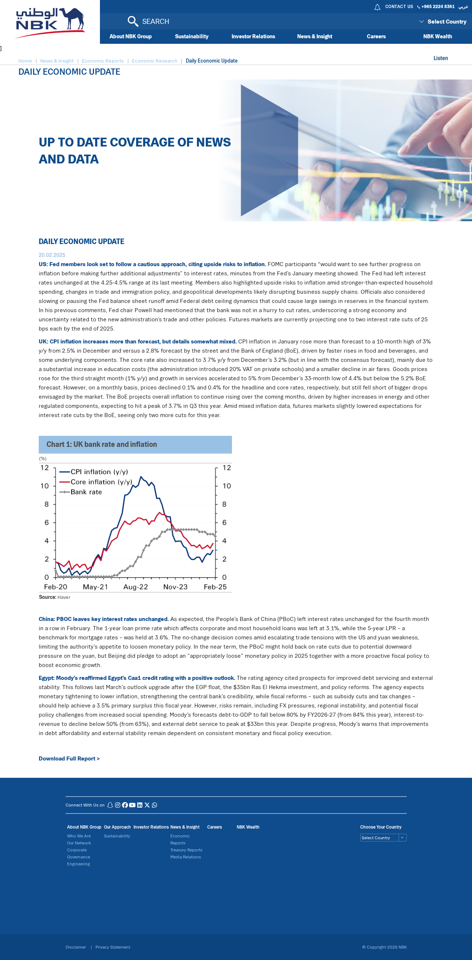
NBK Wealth (437, 36)
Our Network (79, 842)
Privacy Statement (113, 947)
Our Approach (117, 827)
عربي (463, 6)
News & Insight (314, 36)
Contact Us (399, 6)
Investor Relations (253, 36)
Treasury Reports (186, 849)
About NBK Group (131, 36)
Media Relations (185, 856)
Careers (376, 36)
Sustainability (192, 36)
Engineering (78, 863)
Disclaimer (76, 947)
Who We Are (79, 835)
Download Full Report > (69, 758)
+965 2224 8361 (438, 6)
